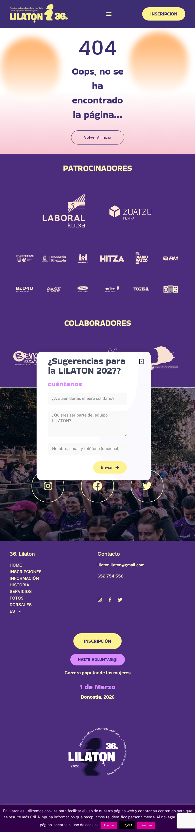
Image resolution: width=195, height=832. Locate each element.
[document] (97, 416)
